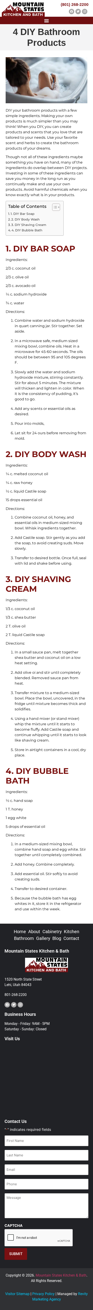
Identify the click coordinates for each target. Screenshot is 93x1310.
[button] (46, 20)
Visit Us (12, 1038)
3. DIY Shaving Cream (28, 225)
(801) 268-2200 (74, 4)
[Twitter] (78, 11)
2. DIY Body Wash (25, 219)
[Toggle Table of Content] (54, 207)
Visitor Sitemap (17, 1294)
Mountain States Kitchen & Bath (61, 1275)
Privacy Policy (43, 1294)
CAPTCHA (14, 1225)
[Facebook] (71, 11)
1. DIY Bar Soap (23, 214)
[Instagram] (84, 11)
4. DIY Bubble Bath (27, 230)
